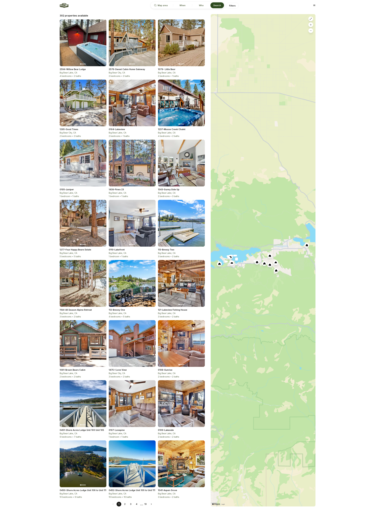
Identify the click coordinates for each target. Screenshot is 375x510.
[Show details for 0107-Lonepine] (232, 261)
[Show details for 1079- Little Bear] (231, 263)
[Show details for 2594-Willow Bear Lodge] (219, 264)
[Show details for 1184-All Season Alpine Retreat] (254, 261)
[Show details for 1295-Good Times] (275, 262)
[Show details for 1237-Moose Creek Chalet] (257, 262)
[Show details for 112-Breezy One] (228, 258)
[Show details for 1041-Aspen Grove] (269, 256)
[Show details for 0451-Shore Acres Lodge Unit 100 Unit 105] (226, 261)
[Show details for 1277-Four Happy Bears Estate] (264, 263)
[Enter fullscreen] (310, 18)
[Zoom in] (310, 24)
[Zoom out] (310, 30)
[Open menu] (314, 5)
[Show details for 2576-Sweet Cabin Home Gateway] (306, 245)
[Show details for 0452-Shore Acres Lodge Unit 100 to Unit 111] (231, 255)
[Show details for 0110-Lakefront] (236, 260)
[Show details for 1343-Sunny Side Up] (276, 270)
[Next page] (151, 504)
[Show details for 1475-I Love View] (276, 264)
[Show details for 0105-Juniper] (236, 258)
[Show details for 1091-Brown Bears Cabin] (269, 265)
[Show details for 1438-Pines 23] (231, 264)
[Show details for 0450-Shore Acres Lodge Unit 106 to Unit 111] (234, 255)
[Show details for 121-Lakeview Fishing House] (228, 256)
